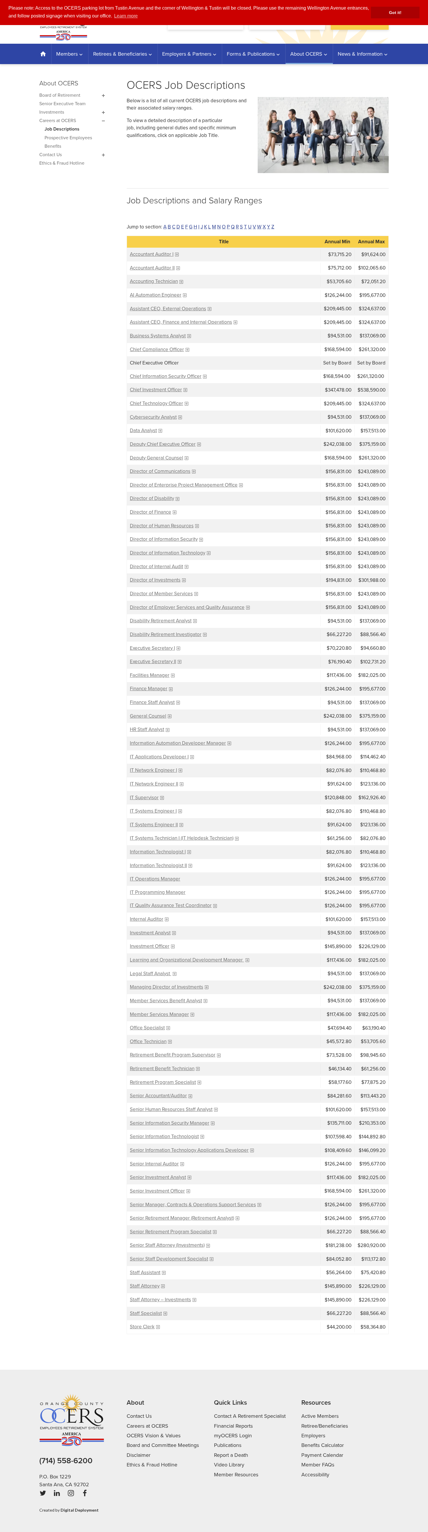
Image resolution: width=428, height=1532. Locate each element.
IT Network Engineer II (154, 784)
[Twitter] (42, 1493)
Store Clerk (142, 1327)
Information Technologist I (158, 852)
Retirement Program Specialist (163, 1082)
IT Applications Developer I (159, 757)
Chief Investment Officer (156, 390)
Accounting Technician (154, 281)
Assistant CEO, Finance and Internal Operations (181, 322)
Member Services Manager (159, 1014)
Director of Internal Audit (156, 567)
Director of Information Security (164, 539)
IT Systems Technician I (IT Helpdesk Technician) (182, 838)
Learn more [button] (126, 15)
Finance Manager (148, 689)
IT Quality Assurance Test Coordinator (171, 905)
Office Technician (148, 1041)
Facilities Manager (149, 675)
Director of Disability (152, 498)
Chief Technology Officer (156, 403)
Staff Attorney (145, 1286)
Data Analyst (143, 430)
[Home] (43, 54)
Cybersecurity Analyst (153, 417)
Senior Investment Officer (157, 1191)
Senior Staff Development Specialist (169, 1259)
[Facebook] (84, 1493)
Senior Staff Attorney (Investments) (167, 1245)
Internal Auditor (146, 919)
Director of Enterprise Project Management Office (184, 485)
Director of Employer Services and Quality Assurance (187, 607)
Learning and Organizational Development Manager (187, 960)
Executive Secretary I (152, 648)
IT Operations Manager (155, 879)
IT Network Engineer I (153, 770)
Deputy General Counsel (156, 458)
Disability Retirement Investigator (165, 634)
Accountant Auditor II (152, 268)
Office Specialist (147, 1028)
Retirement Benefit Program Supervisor (172, 1055)
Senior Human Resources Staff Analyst (171, 1109)
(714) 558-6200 (66, 1461)
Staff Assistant (145, 1272)
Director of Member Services (161, 594)
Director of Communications (160, 471)
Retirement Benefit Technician (162, 1069)
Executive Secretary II (153, 661)
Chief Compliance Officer (157, 349)
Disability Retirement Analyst (161, 621)
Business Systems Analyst (158, 336)
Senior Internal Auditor (154, 1164)
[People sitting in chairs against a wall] (323, 135)
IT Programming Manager (157, 892)
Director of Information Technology (167, 553)
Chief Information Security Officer (165, 376)
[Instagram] (70, 1493)
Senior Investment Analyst (158, 1177)
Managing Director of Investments (166, 987)
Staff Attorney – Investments (160, 1300)
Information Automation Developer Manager (178, 743)
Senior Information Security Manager (169, 1123)
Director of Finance (150, 512)
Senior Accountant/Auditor (158, 1096)
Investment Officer (149, 946)
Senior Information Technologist (164, 1136)
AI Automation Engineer (155, 295)
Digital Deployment (80, 1510)
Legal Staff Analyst (150, 974)
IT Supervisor (144, 798)
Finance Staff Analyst (152, 702)
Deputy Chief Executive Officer (163, 444)
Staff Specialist (146, 1313)
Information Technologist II (158, 865)
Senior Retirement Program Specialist (170, 1232)
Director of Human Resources (162, 526)
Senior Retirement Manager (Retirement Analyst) (182, 1218)
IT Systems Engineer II (154, 825)
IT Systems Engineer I (153, 811)
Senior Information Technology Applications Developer (189, 1150)
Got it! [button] (395, 12)
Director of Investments (155, 580)
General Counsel (148, 716)
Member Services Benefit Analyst (166, 1001)
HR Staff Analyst (147, 729)
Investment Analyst (150, 933)
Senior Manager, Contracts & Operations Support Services (193, 1205)
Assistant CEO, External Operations (168, 309)
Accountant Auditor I (152, 254)
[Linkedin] (56, 1493)
